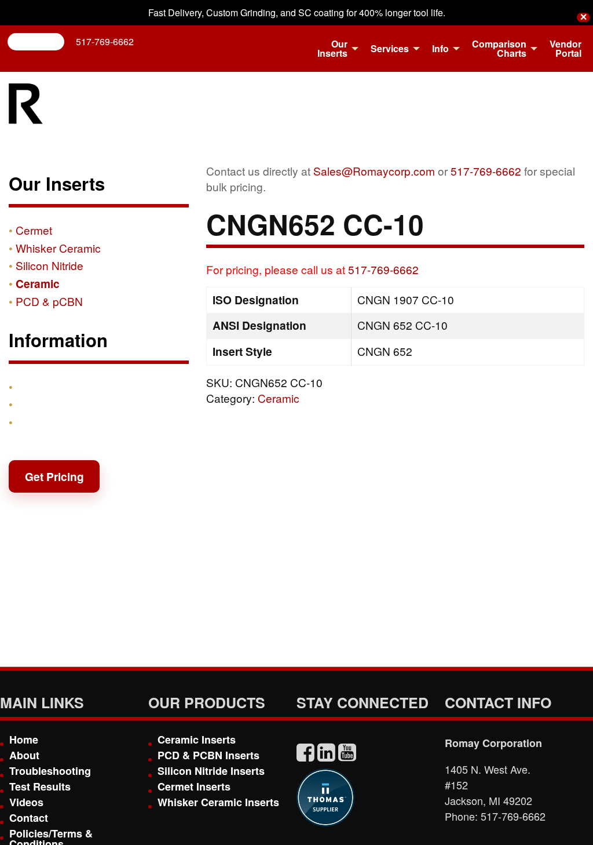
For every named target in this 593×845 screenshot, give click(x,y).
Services (390, 48)
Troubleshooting (50, 771)
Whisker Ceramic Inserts (218, 802)
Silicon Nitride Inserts (211, 771)
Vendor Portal (565, 48)
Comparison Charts (499, 48)
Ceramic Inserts (197, 739)
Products (40, 386)
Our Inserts (332, 48)
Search (40, 41)
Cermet (34, 230)
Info (440, 48)
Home (23, 739)
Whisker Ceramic (58, 248)
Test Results (40, 786)
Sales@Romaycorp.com (374, 171)
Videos (26, 802)
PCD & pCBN (49, 301)
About (24, 755)
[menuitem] (334, 48)
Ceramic (278, 398)
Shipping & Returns (68, 404)
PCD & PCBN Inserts (208, 755)
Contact (36, 422)
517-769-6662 (105, 41)
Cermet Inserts (194, 786)
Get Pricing (54, 476)
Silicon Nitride (49, 265)
